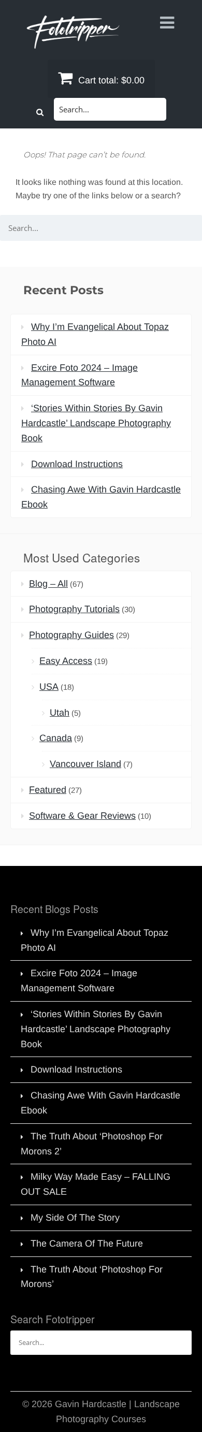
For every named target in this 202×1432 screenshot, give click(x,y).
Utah (59, 712)
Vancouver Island (85, 764)
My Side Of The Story (75, 1217)
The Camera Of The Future (87, 1243)
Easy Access (65, 661)
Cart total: (110, 80)
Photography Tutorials (74, 609)
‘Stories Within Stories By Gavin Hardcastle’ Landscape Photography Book (96, 423)
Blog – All (48, 583)
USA (49, 687)
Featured (47, 790)
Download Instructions (77, 464)
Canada (55, 738)
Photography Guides (71, 635)
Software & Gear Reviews (82, 816)
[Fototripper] (72, 41)
